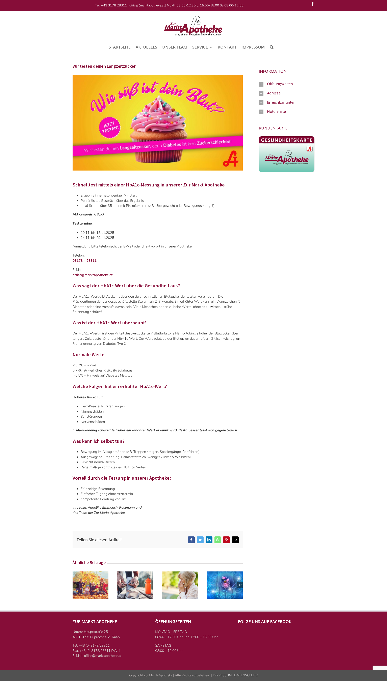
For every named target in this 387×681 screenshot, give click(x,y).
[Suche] (272, 47)
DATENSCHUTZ (245, 675)
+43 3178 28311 (114, 5)
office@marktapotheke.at (146, 5)
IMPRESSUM (222, 675)
